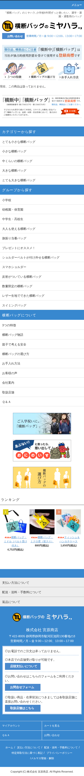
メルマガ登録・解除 (42, 758)
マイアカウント (11, 725)
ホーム (9, 747)
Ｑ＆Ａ (6, 735)
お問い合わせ (52, 735)
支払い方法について (28, 747)
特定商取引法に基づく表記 (27, 752)
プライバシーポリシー (59, 752)
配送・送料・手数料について (61, 747)
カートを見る (52, 725)
